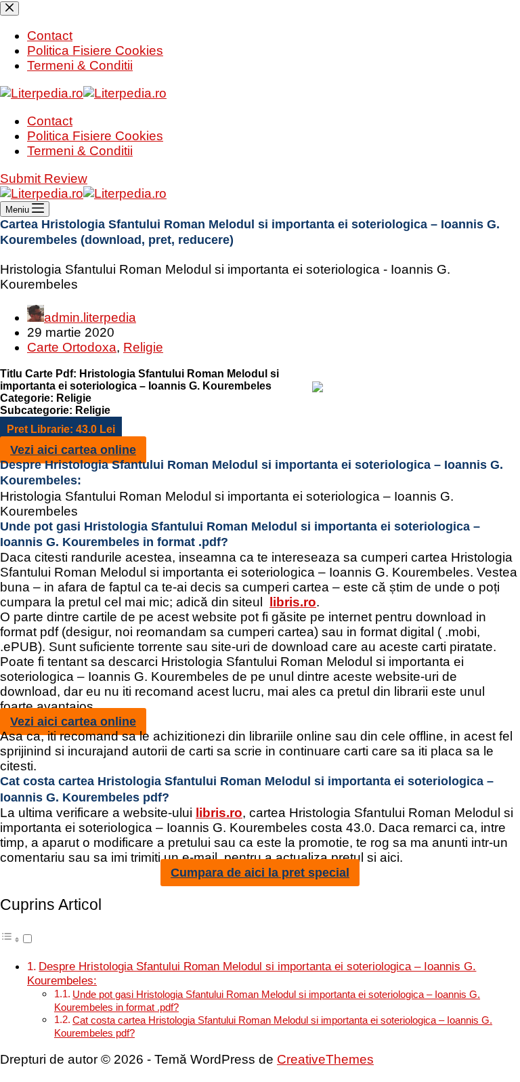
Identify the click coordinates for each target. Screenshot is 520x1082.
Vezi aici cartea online (73, 450)
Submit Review (43, 178)
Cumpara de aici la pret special (260, 872)
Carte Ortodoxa (71, 347)
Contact (49, 121)
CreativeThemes (325, 1059)
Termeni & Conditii (80, 151)
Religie (143, 347)
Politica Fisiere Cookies (95, 136)
